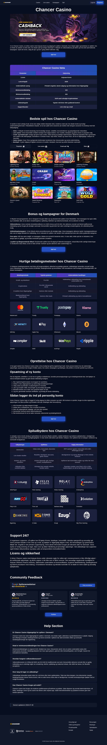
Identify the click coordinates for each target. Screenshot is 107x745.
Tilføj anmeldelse (87, 585)
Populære (19, 146)
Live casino (41, 146)
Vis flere (53, 614)
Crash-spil (63, 146)
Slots (85, 146)
